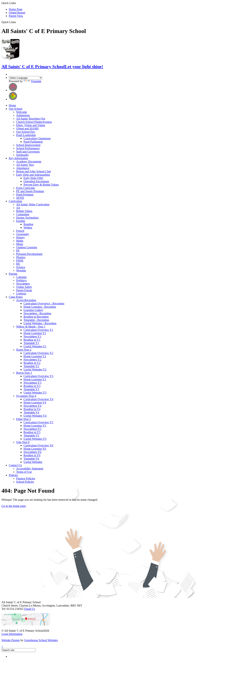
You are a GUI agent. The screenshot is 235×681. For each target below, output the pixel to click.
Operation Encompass (36, 181)
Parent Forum (24, 290)
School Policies (25, 481)
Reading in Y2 (32, 362)
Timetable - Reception (36, 320)
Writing (28, 227)
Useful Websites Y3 (35, 392)
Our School (15, 108)
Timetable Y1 (31, 343)
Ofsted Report (17, 12)
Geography (22, 234)
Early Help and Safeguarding (33, 174)
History (20, 237)
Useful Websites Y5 (35, 438)
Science (20, 267)
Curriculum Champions (37, 138)
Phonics (20, 257)
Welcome (21, 112)
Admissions (23, 115)
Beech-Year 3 (24, 372)
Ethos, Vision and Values (30, 125)
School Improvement (28, 145)
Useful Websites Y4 (35, 415)
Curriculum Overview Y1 (38, 329)
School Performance (28, 148)
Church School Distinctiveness (34, 121)
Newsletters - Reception (37, 313)
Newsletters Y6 (32, 452)
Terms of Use (24, 471)
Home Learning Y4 (35, 402)
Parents (13, 273)
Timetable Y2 (31, 366)
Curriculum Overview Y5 (38, 422)
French (20, 230)
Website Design (10, 640)
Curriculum (15, 201)
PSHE (20, 260)
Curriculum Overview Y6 (38, 445)
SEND (20, 197)
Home (12, 105)
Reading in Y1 (32, 339)
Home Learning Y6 (35, 448)
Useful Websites (33, 461)
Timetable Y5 (31, 435)
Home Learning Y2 (35, 356)
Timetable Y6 (31, 458)
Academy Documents (28, 161)
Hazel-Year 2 (23, 349)
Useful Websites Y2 (35, 369)
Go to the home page (13, 505)
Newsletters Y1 (32, 336)
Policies (13, 475)
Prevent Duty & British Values (41, 184)
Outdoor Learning (26, 247)
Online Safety (24, 287)
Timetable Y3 (31, 389)
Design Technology (27, 217)
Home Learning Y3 (35, 379)
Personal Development (29, 253)
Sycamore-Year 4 (26, 395)
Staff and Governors (28, 151)
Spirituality (22, 154)
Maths (19, 240)
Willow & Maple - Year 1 (30, 326)
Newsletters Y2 (32, 359)
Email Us (29, 608)
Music (19, 244)
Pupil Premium (24, 194)
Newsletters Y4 (32, 405)
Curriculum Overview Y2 (38, 353)
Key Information (18, 158)
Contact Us (15, 465)
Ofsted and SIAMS (27, 128)
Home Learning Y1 (35, 333)
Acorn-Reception (26, 300)
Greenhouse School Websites (41, 640)
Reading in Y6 (32, 455)
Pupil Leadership (26, 135)
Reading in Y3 (32, 386)
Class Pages (16, 296)
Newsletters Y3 (32, 382)
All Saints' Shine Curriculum (32, 204)
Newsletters (23, 283)
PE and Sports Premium (30, 191)
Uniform (21, 293)
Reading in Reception (36, 316)
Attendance (22, 168)
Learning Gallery (33, 310)
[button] (17, 22)
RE (18, 263)
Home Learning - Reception (40, 306)
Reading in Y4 (32, 409)
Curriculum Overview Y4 (38, 399)
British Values (24, 211)
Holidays (21, 280)
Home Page (15, 9)
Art (18, 207)
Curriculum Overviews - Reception (44, 303)
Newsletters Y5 (32, 428)
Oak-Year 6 (23, 442)
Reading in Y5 (32, 432)
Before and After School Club (33, 171)
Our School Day (25, 131)
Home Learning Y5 (35, 425)
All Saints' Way (25, 164)
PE (18, 250)
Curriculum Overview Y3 (38, 376)
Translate (36, 81)
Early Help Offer (33, 178)
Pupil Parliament (33, 141)
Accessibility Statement (29, 468)
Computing (22, 214)
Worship (21, 270)
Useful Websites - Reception (40, 323)
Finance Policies (25, 478)
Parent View (16, 15)
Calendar (21, 277)
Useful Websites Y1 (35, 346)
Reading (28, 224)
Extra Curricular (25, 187)
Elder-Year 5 (23, 419)
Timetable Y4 (31, 412)
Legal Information (11, 634)
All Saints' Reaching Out (30, 118)
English (20, 220)
